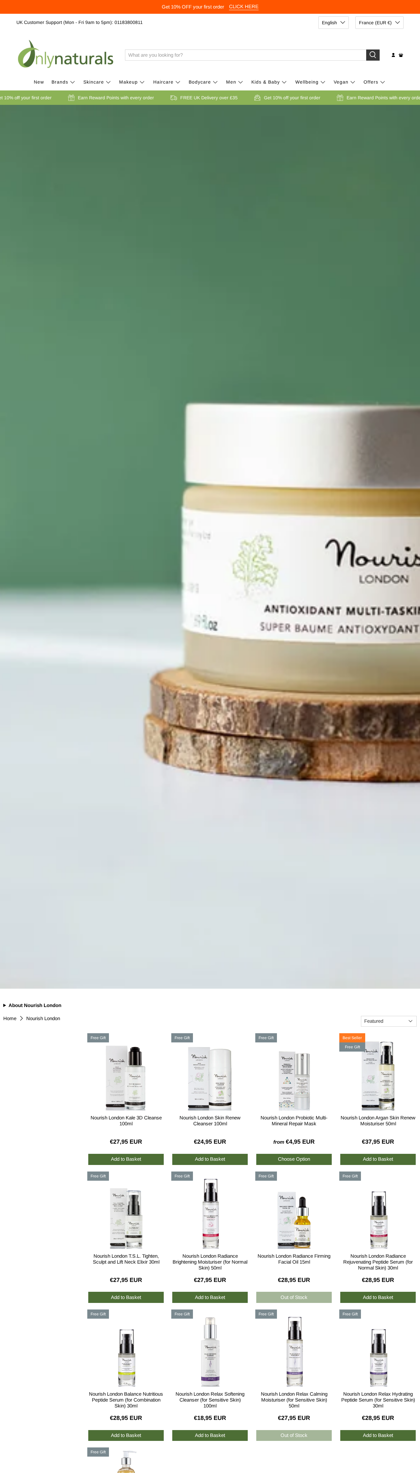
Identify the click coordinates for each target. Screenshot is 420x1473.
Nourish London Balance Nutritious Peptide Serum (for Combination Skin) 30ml (126, 1398)
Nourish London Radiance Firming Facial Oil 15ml (294, 1259)
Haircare (163, 82)
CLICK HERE (244, 6)
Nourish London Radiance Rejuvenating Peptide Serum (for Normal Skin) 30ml (378, 1261)
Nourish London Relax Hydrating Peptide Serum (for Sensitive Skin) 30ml (378, 1398)
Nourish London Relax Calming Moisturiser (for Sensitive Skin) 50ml (294, 1398)
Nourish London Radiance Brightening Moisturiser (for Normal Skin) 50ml (210, 1261)
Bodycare (200, 82)
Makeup (128, 82)
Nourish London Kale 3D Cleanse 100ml (126, 1120)
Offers (371, 82)
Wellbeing (307, 82)
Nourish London (43, 1018)
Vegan (341, 82)
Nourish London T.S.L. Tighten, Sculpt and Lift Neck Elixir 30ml (126, 1259)
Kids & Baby (265, 82)
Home (9, 1018)
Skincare (93, 82)
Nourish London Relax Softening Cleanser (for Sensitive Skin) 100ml (210, 1398)
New (39, 82)
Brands (60, 82)
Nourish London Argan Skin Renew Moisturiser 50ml (378, 1120)
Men (231, 82)
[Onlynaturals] (66, 55)
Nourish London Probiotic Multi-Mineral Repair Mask (294, 1120)
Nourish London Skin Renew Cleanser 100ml (210, 1120)
